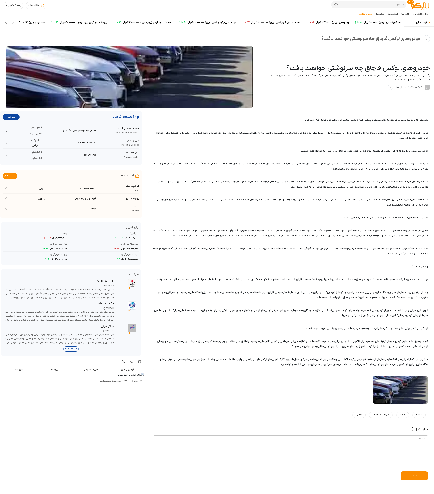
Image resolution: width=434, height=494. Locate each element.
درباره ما (55, 369)
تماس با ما (20, 369)
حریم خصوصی (91, 369)
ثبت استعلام (10, 175)
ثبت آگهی (11, 117)
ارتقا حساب (33, 5)
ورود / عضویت (13, 5)
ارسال (414, 475)
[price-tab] (6, 22)
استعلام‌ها (393, 14)
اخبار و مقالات (365, 14)
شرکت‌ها (380, 14)
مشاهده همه (71, 348)
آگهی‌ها (405, 14)
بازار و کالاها (422, 14)
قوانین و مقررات (126, 369)
